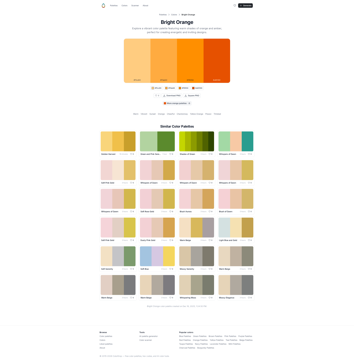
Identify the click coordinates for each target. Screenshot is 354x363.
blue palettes (185, 336)
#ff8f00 (185, 88)
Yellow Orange (196, 114)
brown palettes (215, 336)
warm (135, 114)
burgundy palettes (205, 348)
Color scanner (145, 340)
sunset (152, 114)
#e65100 (198, 88)
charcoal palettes (187, 348)
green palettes (199, 336)
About (145, 5)
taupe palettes (186, 344)
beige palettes (246, 340)
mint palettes (234, 344)
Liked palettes (106, 344)
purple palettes (245, 336)
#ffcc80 (158, 88)
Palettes (114, 5)
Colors (124, 5)
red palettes (185, 340)
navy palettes (201, 344)
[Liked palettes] (235, 5)
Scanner (135, 5)
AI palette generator (148, 336)
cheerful (171, 114)
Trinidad (217, 114)
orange (161, 114)
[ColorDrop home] (103, 5)
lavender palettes (218, 344)
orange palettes (200, 340)
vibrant (144, 114)
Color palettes (106, 336)
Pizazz (208, 114)
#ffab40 (171, 88)
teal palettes (231, 340)
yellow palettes (216, 340)
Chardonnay (182, 114)
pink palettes (230, 336)
